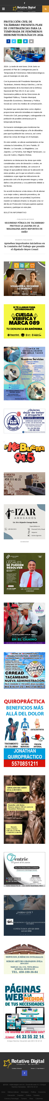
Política (33, 1092)
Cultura (28, 1095)
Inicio (3, 1092)
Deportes (20, 1095)
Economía (41, 1092)
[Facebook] (24, 1073)
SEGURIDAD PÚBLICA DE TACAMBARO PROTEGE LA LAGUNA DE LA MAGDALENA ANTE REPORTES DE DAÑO (24, 227)
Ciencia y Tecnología (11, 1098)
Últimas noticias (13, 1092)
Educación (11, 1095)
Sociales (36, 1095)
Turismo (24, 1098)
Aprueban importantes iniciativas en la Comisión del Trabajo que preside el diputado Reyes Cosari (24, 246)
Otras (31, 1098)
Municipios (24, 1092)
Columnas (39, 1098)
